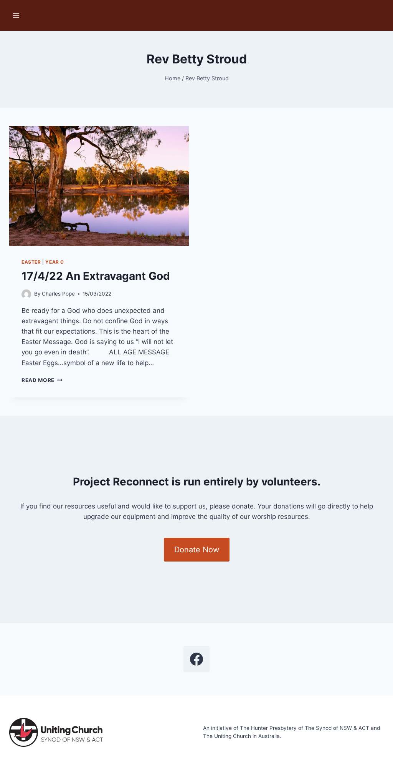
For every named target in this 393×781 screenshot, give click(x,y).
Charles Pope (58, 294)
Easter (31, 262)
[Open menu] (16, 15)
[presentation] (99, 186)
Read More (42, 380)
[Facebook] (196, 659)
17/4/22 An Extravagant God (95, 275)
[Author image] (26, 294)
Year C (54, 262)
